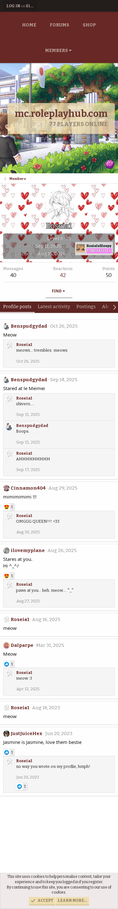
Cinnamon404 (28, 488)
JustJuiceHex (26, 733)
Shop (89, 25)
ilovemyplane (28, 550)
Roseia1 (24, 344)
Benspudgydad (29, 326)
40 (13, 275)
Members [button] (56, 50)
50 (109, 275)
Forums (59, 25)
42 (63, 275)
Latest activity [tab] (54, 306)
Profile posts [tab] (17, 306)
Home (29, 25)
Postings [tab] (86, 306)
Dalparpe (22, 645)
